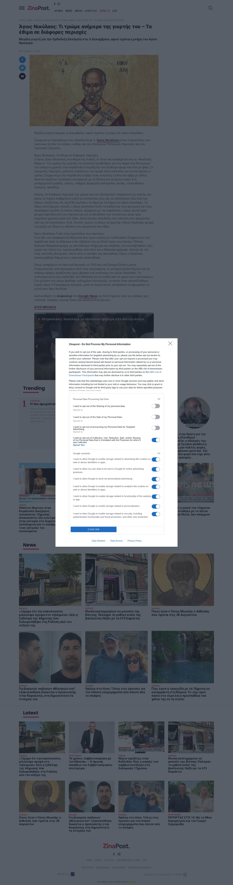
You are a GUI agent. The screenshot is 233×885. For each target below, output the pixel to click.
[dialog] (116, 442)
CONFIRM (94, 529)
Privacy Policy (134, 540)
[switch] (156, 406)
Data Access (116, 540)
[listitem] (116, 399)
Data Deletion (98, 540)
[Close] (171, 344)
